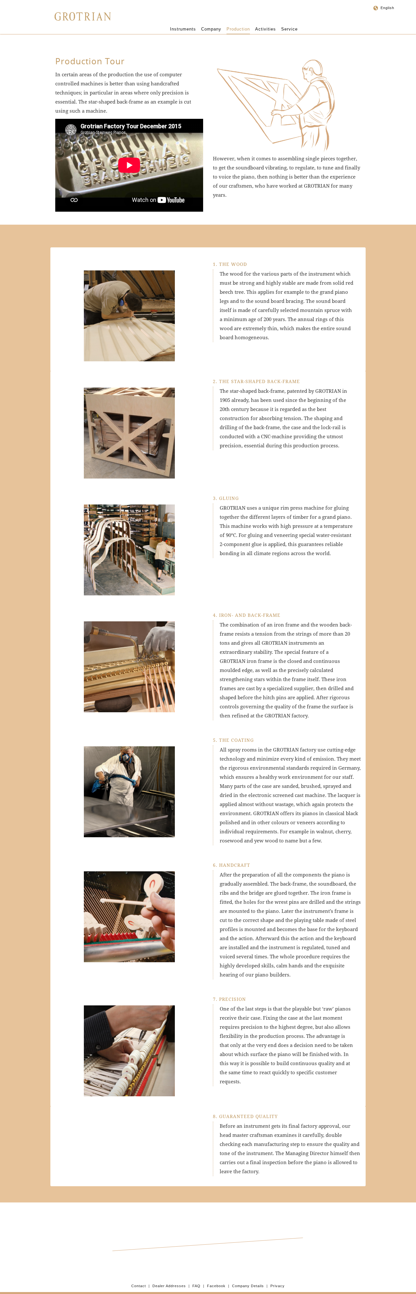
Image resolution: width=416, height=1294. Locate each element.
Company (211, 29)
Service (289, 29)
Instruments (183, 29)
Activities (265, 29)
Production (238, 29)
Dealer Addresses (169, 1286)
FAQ (196, 1286)
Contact (138, 1286)
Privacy (277, 1286)
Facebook (216, 1286)
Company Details (248, 1286)
